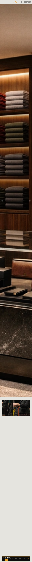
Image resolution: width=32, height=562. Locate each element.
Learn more (27, 558)
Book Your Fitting (15, 426)
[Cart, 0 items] (24, 2)
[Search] (21, 2)
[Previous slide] (2, 201)
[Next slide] (30, 201)
